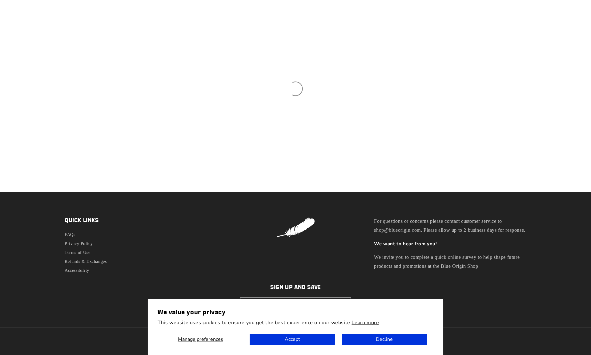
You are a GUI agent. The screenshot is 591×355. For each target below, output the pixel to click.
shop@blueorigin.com (397, 230)
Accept (292, 339)
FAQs (70, 234)
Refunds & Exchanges (86, 261)
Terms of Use (77, 252)
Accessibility (77, 270)
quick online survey (456, 257)
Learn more (365, 322)
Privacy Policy (79, 243)
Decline (384, 339)
